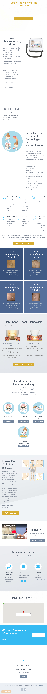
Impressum (41, 685)
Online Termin (7, 691)
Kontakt (36, 685)
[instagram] (25, 581)
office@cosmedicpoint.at (39, 579)
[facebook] (22, 581)
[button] (23, 611)
